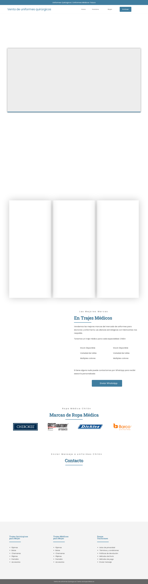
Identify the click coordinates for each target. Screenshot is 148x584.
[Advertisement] (74, 31)
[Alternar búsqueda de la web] (140, 9)
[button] (11, 426)
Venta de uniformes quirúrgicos (29, 9)
